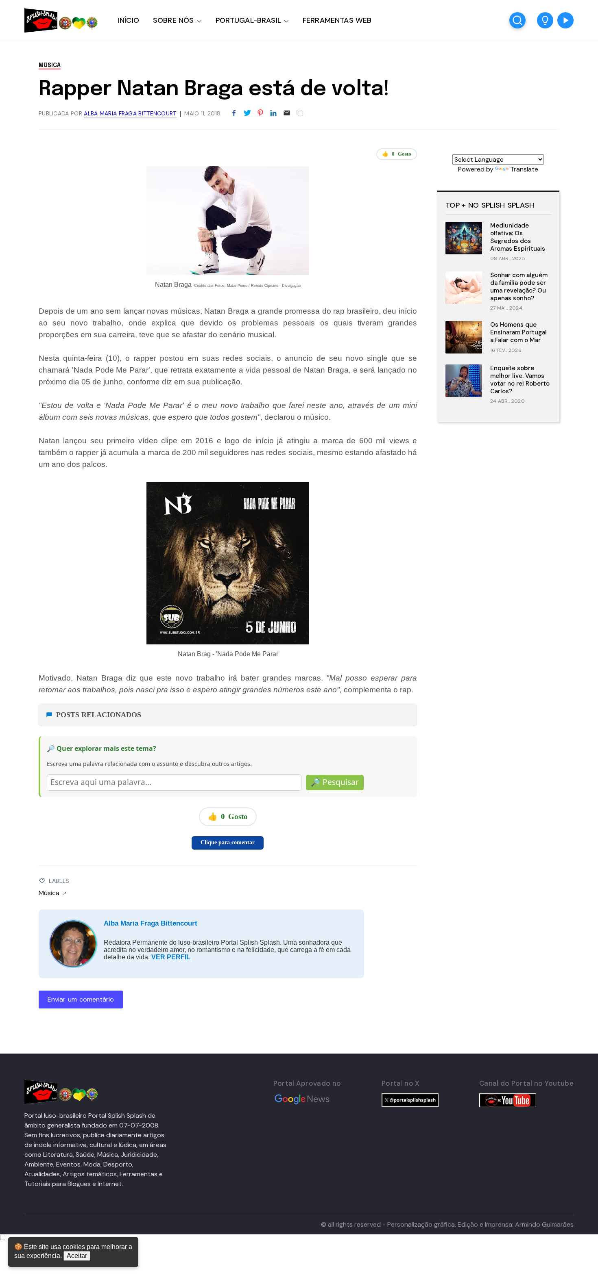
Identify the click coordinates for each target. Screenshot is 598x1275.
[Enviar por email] (286, 112)
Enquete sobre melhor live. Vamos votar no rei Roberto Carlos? (520, 379)
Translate (524, 169)
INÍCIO (128, 20)
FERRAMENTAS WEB (337, 20)
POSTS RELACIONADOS (98, 715)
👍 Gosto (396, 154)
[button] (545, 20)
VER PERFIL (170, 957)
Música (50, 65)
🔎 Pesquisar (335, 782)
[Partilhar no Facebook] (234, 113)
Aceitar (77, 1255)
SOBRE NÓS (173, 20)
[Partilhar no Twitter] (247, 113)
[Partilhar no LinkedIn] (273, 113)
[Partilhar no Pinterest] (260, 113)
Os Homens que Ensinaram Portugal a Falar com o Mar (518, 332)
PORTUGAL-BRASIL (248, 20)
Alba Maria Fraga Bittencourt (150, 923)
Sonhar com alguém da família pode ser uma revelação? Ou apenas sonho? (519, 286)
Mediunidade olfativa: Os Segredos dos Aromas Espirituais (517, 236)
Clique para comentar (228, 842)
